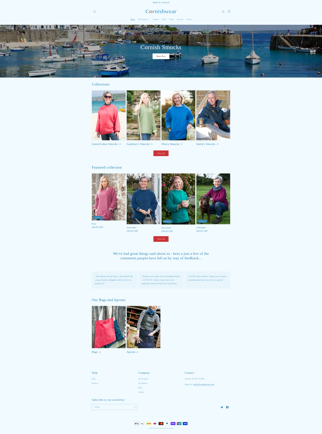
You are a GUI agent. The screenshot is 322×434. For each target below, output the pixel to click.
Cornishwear (157, 428)
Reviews (95, 383)
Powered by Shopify (168, 428)
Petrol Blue (132, 227)
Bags (95, 351)
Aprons (131, 351)
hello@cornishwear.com (203, 384)
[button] (94, 11)
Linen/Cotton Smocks (105, 144)
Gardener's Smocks (138, 144)
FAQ (93, 379)
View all (161, 153)
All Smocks (142, 383)
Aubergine (201, 227)
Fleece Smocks (170, 144)
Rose (94, 224)
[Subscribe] (134, 407)
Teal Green (166, 228)
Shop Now (161, 56)
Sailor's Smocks (205, 144)
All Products (143, 379)
